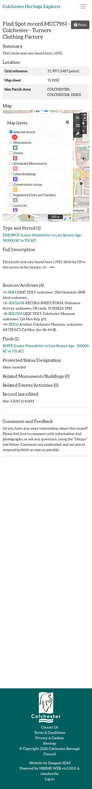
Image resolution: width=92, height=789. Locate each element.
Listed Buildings (24, 174)
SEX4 (12, 292)
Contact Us (49, 727)
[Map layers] (77, 118)
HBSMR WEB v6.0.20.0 (57, 768)
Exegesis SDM (59, 763)
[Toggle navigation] (83, 6)
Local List (20, 205)
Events (18, 153)
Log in (49, 779)
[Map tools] (77, 134)
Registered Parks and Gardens (34, 195)
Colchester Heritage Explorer (32, 6)
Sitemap (49, 743)
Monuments (22, 142)
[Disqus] (46, 515)
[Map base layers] (77, 126)
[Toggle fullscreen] (83, 116)
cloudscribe (49, 773)
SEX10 (13, 324)
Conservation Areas (27, 184)
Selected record (24, 132)
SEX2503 (15, 313)
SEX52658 (16, 303)
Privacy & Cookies (49, 738)
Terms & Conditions (49, 732)
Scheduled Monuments (30, 163)
